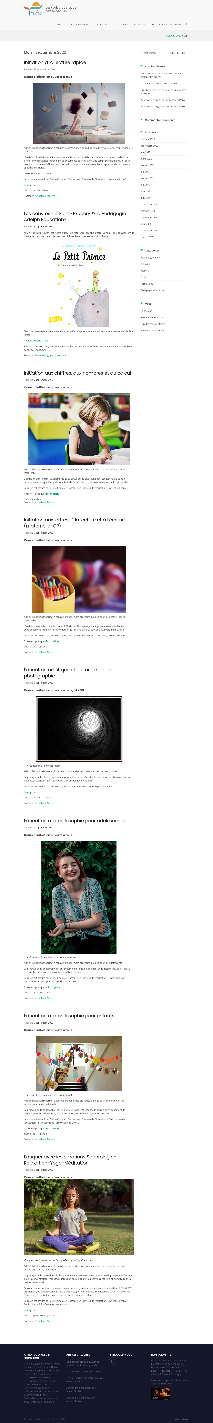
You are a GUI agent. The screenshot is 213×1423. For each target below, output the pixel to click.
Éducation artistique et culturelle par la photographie (67, 672)
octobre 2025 (148, 139)
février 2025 (147, 165)
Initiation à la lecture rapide (55, 62)
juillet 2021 (146, 197)
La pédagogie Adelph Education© (159, 83)
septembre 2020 (149, 217)
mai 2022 (145, 184)
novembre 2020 (149, 204)
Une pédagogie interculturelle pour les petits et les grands (162, 75)
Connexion (146, 311)
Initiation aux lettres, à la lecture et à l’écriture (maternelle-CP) (75, 522)
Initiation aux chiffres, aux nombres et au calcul (77, 373)
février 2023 (147, 178)
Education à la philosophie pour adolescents (74, 820)
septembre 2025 (149, 145)
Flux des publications (152, 317)
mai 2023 (145, 171)
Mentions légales (182, 1419)
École (38, 355)
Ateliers (51, 195)
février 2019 (147, 237)
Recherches (122, 24)
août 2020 (146, 224)
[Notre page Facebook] (111, 1363)
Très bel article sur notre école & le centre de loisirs (163, 91)
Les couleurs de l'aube (61, 7)
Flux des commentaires (153, 324)
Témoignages (103, 24)
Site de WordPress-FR (152, 330)
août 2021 (146, 191)
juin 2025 (145, 152)
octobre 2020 (148, 211)
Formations (147, 283)
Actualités (139, 24)
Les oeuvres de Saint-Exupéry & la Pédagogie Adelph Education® (75, 216)
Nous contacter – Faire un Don (166, 24)
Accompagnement (150, 257)
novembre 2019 (149, 230)
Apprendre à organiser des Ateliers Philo (163, 100)
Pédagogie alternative (54, 355)
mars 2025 (146, 158)
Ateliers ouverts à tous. (36, 340)
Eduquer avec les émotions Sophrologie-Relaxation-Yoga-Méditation (70, 1160)
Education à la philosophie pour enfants (69, 1015)
